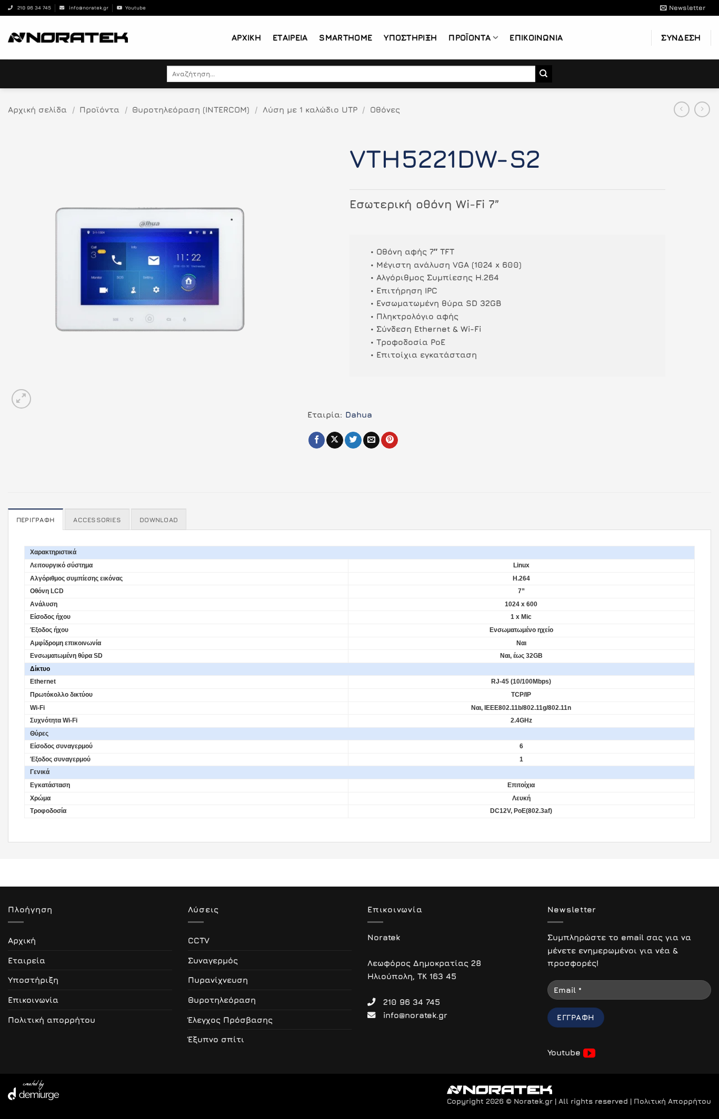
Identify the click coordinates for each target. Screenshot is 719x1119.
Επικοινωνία (536, 37)
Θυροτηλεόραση (222, 999)
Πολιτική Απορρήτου (672, 1101)
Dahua (358, 414)
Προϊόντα (469, 37)
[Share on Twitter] (353, 440)
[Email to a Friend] (371, 440)
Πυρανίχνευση (218, 979)
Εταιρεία (290, 37)
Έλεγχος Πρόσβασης (230, 1019)
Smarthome (345, 37)
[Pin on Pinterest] (389, 440)
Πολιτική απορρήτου (51, 1019)
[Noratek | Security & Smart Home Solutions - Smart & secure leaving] (68, 37)
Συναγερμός (213, 960)
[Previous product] (702, 109)
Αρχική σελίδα (37, 109)
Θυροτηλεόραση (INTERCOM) (190, 109)
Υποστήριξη (410, 37)
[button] (682, 8)
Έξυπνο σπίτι (216, 1039)
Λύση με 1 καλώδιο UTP (310, 109)
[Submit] (544, 73)
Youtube (134, 8)
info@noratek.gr (86, 8)
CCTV (198, 940)
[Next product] (682, 109)
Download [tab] (158, 520)
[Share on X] (334, 440)
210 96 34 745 (32, 8)
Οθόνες (385, 109)
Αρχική (246, 37)
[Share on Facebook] (316, 440)
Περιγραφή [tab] (35, 520)
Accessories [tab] (97, 520)
